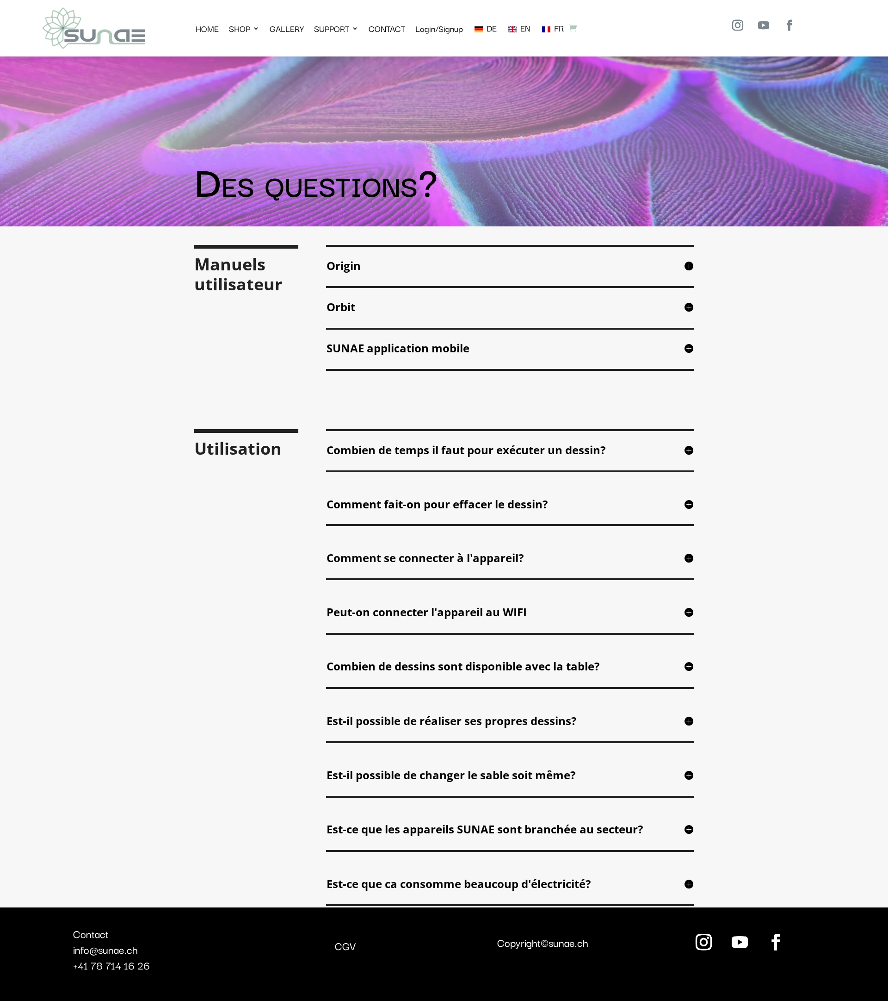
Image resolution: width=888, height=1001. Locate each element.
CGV (345, 945)
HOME (207, 28)
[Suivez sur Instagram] (738, 25)
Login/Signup (439, 28)
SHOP (239, 28)
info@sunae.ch (105, 949)
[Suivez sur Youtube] (763, 25)
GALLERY (287, 28)
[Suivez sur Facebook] (789, 25)
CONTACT (387, 28)
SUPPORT (331, 28)
